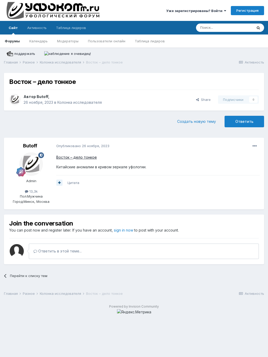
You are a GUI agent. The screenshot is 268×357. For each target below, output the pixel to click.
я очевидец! (81, 53)
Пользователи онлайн (106, 41)
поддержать (24, 53)
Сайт (13, 28)
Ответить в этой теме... (59, 251)
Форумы (12, 41)
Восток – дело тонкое (76, 157)
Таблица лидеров (150, 41)
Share (205, 99)
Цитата (73, 183)
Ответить (244, 121)
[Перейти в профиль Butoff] (15, 99)
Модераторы (68, 41)
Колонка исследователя (79, 102)
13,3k (33, 191)
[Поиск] (258, 28)
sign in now (123, 230)
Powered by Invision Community (134, 306)
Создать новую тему (196, 121)
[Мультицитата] (59, 183)
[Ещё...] (254, 146)
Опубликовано (82, 146)
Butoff (42, 96)
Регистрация (247, 10)
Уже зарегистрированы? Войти (195, 11)
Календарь (38, 41)
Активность (37, 28)
